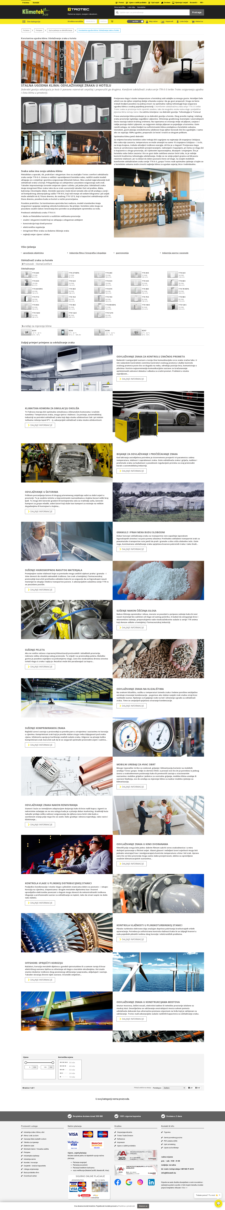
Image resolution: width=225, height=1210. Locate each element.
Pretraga (196, 12)
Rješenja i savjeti (181, 3)
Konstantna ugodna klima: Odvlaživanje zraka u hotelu (99, 30)
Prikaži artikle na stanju (142, 1088)
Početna (25, 3)
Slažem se (143, 1206)
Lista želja (131, 7)
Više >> (184, 1188)
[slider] (25, 1062)
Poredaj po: (157, 1088)
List (191, 1088)
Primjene (39, 30)
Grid (198, 1088)
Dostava (167, 3)
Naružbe (112, 21)
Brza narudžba (119, 7)
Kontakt (36, 3)
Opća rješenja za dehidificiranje (60, 30)
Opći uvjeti (155, 3)
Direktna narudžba (75, 21)
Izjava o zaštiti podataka (137, 3)
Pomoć (121, 3)
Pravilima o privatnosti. (126, 1206)
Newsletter (141, 7)
